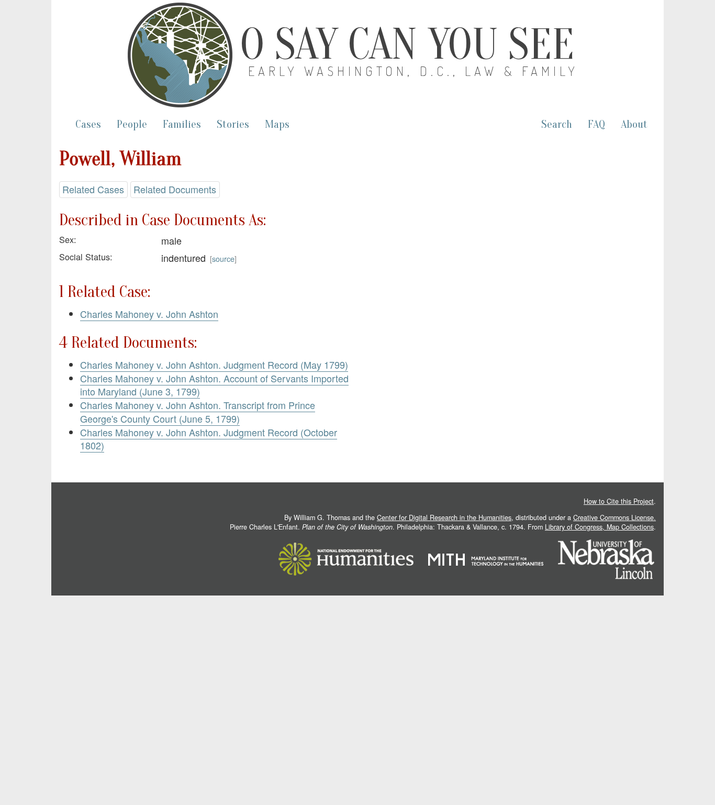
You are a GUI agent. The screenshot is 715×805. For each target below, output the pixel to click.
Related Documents (174, 189)
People (132, 124)
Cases (88, 124)
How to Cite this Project (619, 501)
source (223, 258)
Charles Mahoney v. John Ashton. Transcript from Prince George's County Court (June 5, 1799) (197, 411)
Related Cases (93, 189)
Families (182, 124)
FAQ (596, 124)
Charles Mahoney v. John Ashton (149, 314)
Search (556, 124)
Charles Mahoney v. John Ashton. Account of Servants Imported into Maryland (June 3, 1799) (214, 385)
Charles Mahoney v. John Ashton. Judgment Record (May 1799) (214, 364)
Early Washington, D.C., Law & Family (413, 71)
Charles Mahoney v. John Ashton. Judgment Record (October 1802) (208, 439)
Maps (277, 124)
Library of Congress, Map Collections (599, 527)
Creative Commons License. (614, 517)
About (634, 124)
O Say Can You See (407, 44)
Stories (233, 124)
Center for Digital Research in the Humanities (444, 517)
